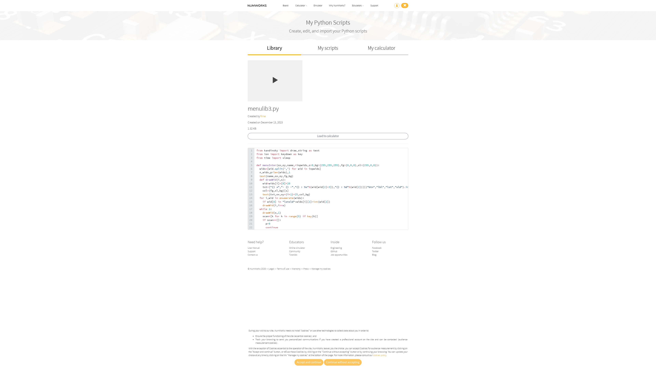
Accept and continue (309, 362)
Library (274, 48)
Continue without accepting (342, 362)
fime (263, 116)
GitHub (334, 251)
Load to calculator (328, 136)
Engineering (336, 248)
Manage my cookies (321, 268)
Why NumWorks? (337, 5)
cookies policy (379, 355)
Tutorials (293, 254)
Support (374, 5)
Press (306, 268)
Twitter (375, 251)
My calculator (381, 48)
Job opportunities (339, 254)
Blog (374, 254)
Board (286, 5)
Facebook (377, 248)
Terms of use (283, 268)
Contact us (253, 254)
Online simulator (297, 248)
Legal (271, 268)
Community (294, 251)
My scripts (328, 48)
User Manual (254, 248)
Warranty (296, 268)
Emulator (318, 5)
